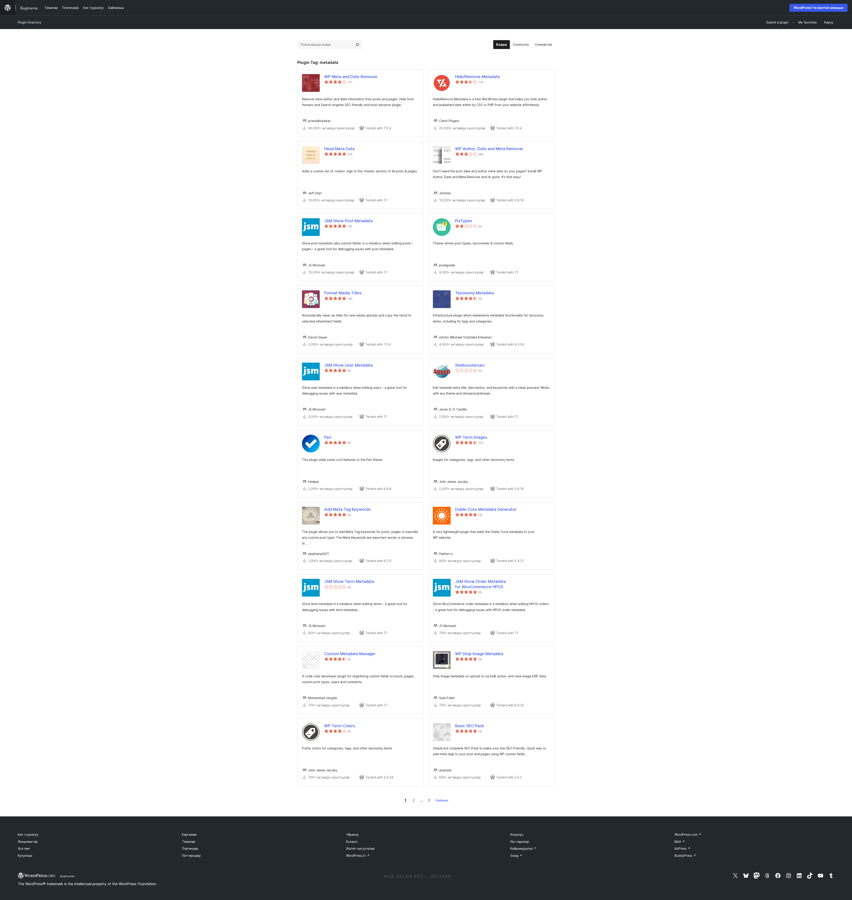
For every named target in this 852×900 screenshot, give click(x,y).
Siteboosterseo (470, 365)
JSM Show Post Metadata (348, 220)
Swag (516, 855)
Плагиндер (190, 848)
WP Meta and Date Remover (351, 76)
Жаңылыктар (28, 841)
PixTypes (463, 220)
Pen (327, 437)
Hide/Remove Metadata (477, 76)
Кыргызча (67, 876)
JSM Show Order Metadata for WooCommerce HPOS (480, 584)
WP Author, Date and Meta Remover (489, 148)
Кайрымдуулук (523, 848)
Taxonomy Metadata (474, 293)
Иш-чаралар (519, 841)
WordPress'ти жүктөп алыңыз (818, 8)
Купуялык (25, 855)
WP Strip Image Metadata (479, 653)
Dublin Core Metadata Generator (486, 509)
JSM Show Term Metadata (349, 581)
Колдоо (352, 841)
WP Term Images (471, 437)
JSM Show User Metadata (348, 365)
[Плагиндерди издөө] (357, 44)
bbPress (682, 848)
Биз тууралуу (28, 834)
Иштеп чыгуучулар (360, 848)
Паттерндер (191, 855)
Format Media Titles (343, 293)
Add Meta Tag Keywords (347, 509)
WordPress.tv (358, 855)
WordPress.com (687, 834)
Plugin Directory (29, 22)
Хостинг (24, 848)
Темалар (188, 841)
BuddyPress (685, 855)
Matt (679, 841)
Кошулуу (516, 834)
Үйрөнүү (352, 834)
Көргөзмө (189, 834)
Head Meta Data (339, 148)
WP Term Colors (339, 725)
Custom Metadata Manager (350, 653)
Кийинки (442, 800)
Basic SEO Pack (469, 725)
